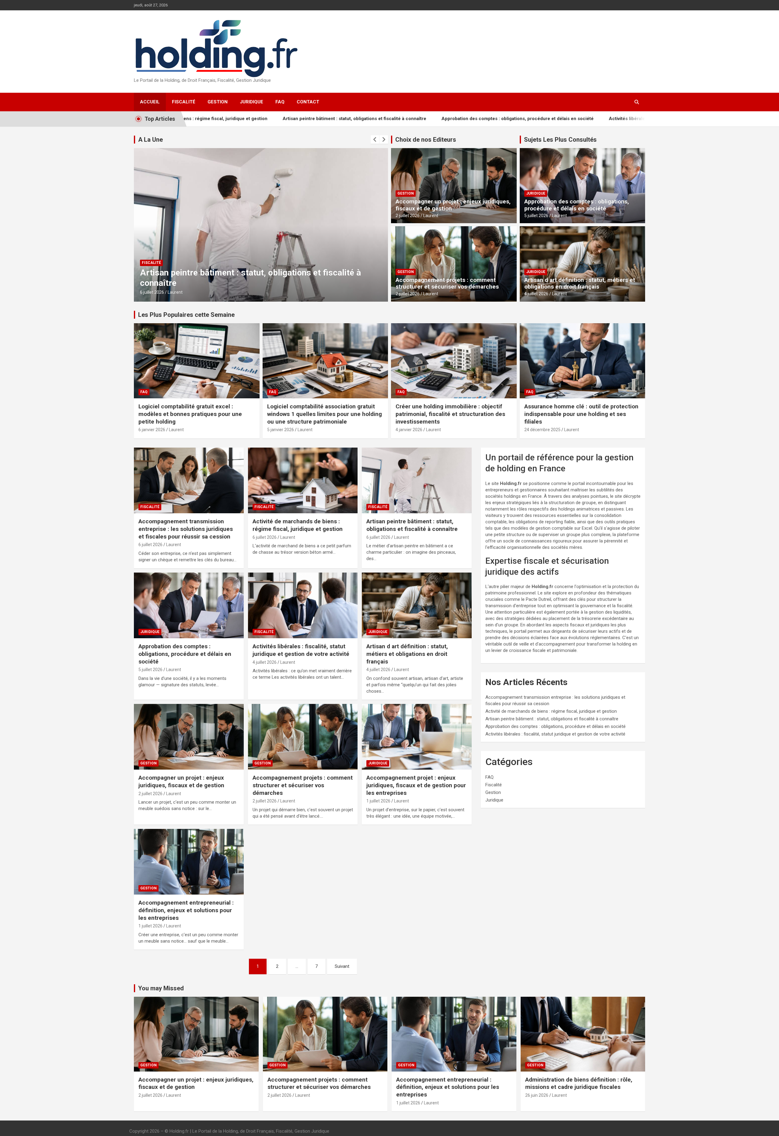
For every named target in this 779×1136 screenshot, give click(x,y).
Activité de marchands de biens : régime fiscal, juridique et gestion (298, 525)
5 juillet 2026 (536, 215)
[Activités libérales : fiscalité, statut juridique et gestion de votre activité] (303, 605)
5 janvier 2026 (280, 429)
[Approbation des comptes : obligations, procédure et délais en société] (189, 605)
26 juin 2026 (536, 1095)
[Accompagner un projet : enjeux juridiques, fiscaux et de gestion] (189, 737)
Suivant (342, 966)
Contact (308, 102)
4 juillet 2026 (152, 292)
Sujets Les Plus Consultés (560, 139)
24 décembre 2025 (542, 429)
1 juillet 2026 (378, 800)
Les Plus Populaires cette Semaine (186, 314)
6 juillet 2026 (150, 544)
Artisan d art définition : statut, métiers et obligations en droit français (579, 283)
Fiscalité (183, 102)
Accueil (150, 102)
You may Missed (161, 988)
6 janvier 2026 (151, 429)
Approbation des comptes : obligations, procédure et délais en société (448, 118)
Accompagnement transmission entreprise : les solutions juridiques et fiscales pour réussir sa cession (185, 529)
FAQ (280, 102)
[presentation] (375, 139)
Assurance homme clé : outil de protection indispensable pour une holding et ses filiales (581, 414)
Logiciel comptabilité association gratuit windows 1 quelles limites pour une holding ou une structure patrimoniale (324, 414)
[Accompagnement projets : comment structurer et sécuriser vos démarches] (303, 737)
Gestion (218, 102)
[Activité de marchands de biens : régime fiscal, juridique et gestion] (303, 480)
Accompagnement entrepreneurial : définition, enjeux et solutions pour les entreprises (186, 910)
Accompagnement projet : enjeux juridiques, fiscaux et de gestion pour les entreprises (416, 785)
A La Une (150, 139)
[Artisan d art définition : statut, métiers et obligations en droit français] (417, 605)
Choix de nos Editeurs (425, 139)
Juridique (251, 102)
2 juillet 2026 (408, 215)
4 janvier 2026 (409, 429)
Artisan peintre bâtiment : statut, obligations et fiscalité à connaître (285, 118)
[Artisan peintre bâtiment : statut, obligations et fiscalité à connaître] (417, 480)
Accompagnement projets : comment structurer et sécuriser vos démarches (447, 283)
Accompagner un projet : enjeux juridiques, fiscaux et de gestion (453, 205)
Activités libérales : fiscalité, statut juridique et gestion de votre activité (615, 118)
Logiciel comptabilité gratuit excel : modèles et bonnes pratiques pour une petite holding (190, 414)
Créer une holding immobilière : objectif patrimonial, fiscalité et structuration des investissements (450, 414)
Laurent (175, 292)
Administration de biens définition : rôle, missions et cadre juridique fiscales (578, 1083)
